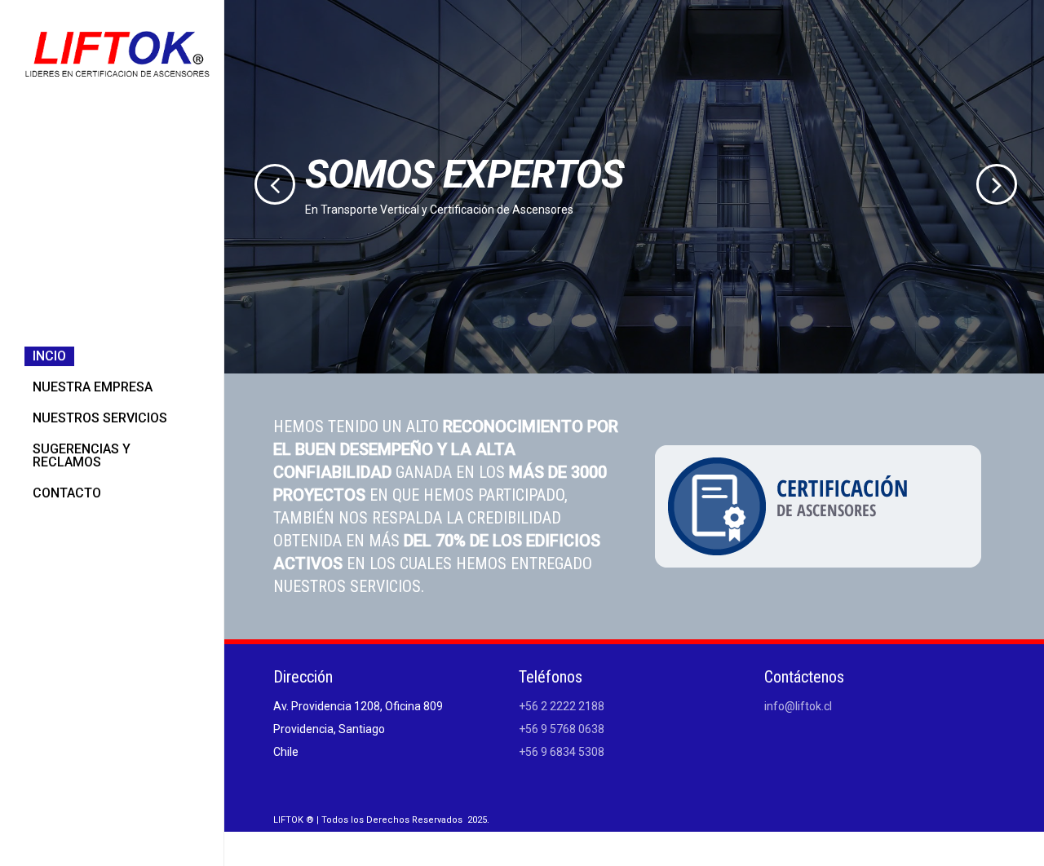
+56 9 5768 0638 (561, 729)
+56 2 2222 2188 (561, 706)
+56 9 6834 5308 (561, 751)
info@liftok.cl (798, 706)
